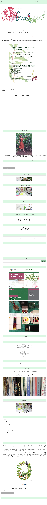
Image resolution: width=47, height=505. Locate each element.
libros (20, 451)
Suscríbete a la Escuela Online (19, 488)
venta (35, 456)
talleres (4, 90)
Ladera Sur (15, 451)
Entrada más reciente (9, 125)
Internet (27, 450)
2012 (5, 436)
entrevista (4, 449)
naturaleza (20, 453)
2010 (5, 438)
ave (30, 445)
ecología (27, 447)
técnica (15, 456)
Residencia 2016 (20, 455)
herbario (24, 449)
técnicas (20, 456)
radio (41, 454)
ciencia (22, 446)
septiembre (7, 424)
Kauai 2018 (10, 451)
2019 (5, 419)
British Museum (42, 445)
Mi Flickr (24, 355)
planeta (21, 454)
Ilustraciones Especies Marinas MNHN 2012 (24, 347)
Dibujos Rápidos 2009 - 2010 (24, 350)
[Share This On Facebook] (39, 88)
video (39, 456)
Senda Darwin (43, 455)
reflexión (7, 455)
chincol (18, 446)
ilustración (33, 449)
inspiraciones (18, 450)
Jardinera (43, 450)
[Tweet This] (41, 88)
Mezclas (39, 451)
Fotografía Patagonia (24, 352)
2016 (5, 422)
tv (29, 456)
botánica (37, 445)
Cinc (26, 446)
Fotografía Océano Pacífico (24, 351)
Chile (11, 446)
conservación (41, 446)
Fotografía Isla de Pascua (24, 353)
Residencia (14, 455)
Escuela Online (9, 449)
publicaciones (36, 454)
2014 (5, 433)
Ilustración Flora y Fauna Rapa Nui (24, 349)
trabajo (27, 456)
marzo (6, 431)
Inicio (25, 125)
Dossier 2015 (24, 344)
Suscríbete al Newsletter (20, 163)
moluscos (8, 453)
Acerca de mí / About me (24, 228)
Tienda (24, 230)
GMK (21, 449)
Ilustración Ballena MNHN (24, 346)
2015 (5, 423)
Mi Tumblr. (24, 354)
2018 (5, 420)
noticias (11, 89)
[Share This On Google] (44, 88)
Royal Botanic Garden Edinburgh (33, 455)
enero (6, 432)
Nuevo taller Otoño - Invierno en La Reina (12, 430)
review (25, 455)
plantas (26, 454)
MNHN (4, 453)
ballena (33, 445)
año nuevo (18, 445)
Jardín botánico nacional (36, 450)
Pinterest (17, 454)
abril (6, 428)
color (35, 446)
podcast (31, 454)
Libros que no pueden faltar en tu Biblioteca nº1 (24, 371)
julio (5, 425)
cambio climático (5, 446)
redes (44, 454)
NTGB (7, 454)
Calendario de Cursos (24, 229)
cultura (12, 447)
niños (36, 453)
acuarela (5, 445)
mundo (15, 453)
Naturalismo (5, 89)
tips (23, 456)
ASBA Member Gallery (24, 231)
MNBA (43, 451)
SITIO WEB (24, 227)
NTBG (4, 454)
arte (26, 445)
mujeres (12, 453)
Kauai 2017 (5, 451)
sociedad (5, 456)
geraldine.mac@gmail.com (27, 237)
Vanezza (32, 456)
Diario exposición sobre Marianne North (24, 345)
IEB (28, 449)
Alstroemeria (13, 445)
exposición (15, 449)
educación (33, 447)
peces (14, 454)
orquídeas (10, 454)
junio (6, 426)
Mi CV (24, 356)
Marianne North (28, 451)
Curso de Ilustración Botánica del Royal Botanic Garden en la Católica (24, 283)
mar (23, 451)
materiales (34, 451)
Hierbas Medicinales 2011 (24, 348)
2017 (5, 421)
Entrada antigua (40, 125)
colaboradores (31, 446)
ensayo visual (41, 447)
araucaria (22, 445)
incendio (12, 450)
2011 (5, 437)
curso (16, 447)
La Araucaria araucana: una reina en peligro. (13, 429)
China (15, 446)
